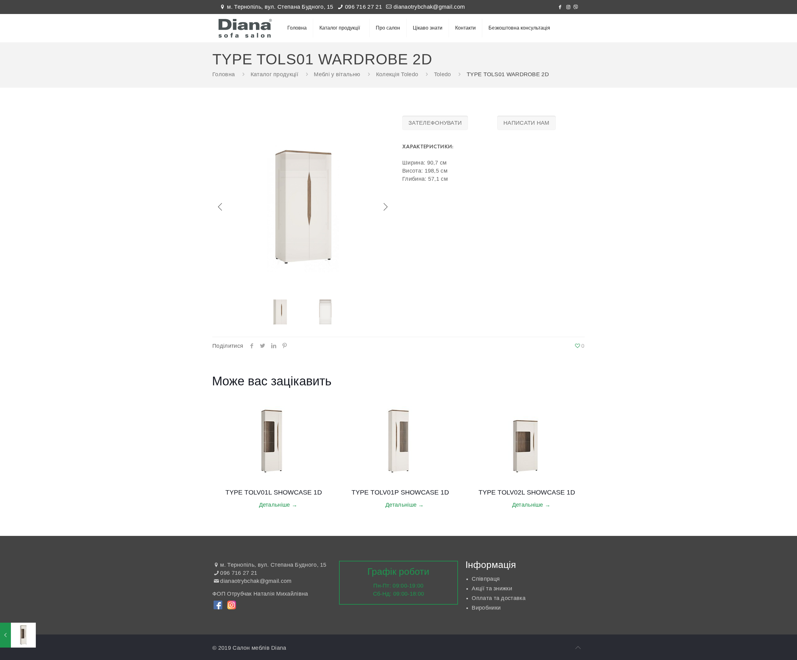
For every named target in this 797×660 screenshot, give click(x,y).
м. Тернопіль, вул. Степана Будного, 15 (280, 7)
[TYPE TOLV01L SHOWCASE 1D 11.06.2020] (18, 635)
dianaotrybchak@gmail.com (429, 7)
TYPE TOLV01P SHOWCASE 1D (400, 492)
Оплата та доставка (498, 598)
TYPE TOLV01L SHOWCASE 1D (273, 492)
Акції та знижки (492, 588)
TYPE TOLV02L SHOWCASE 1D (527, 492)
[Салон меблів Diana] (245, 28)
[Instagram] (568, 7)
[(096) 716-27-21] (575, 7)
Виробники (486, 608)
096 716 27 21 (363, 7)
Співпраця (486, 579)
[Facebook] (560, 7)
